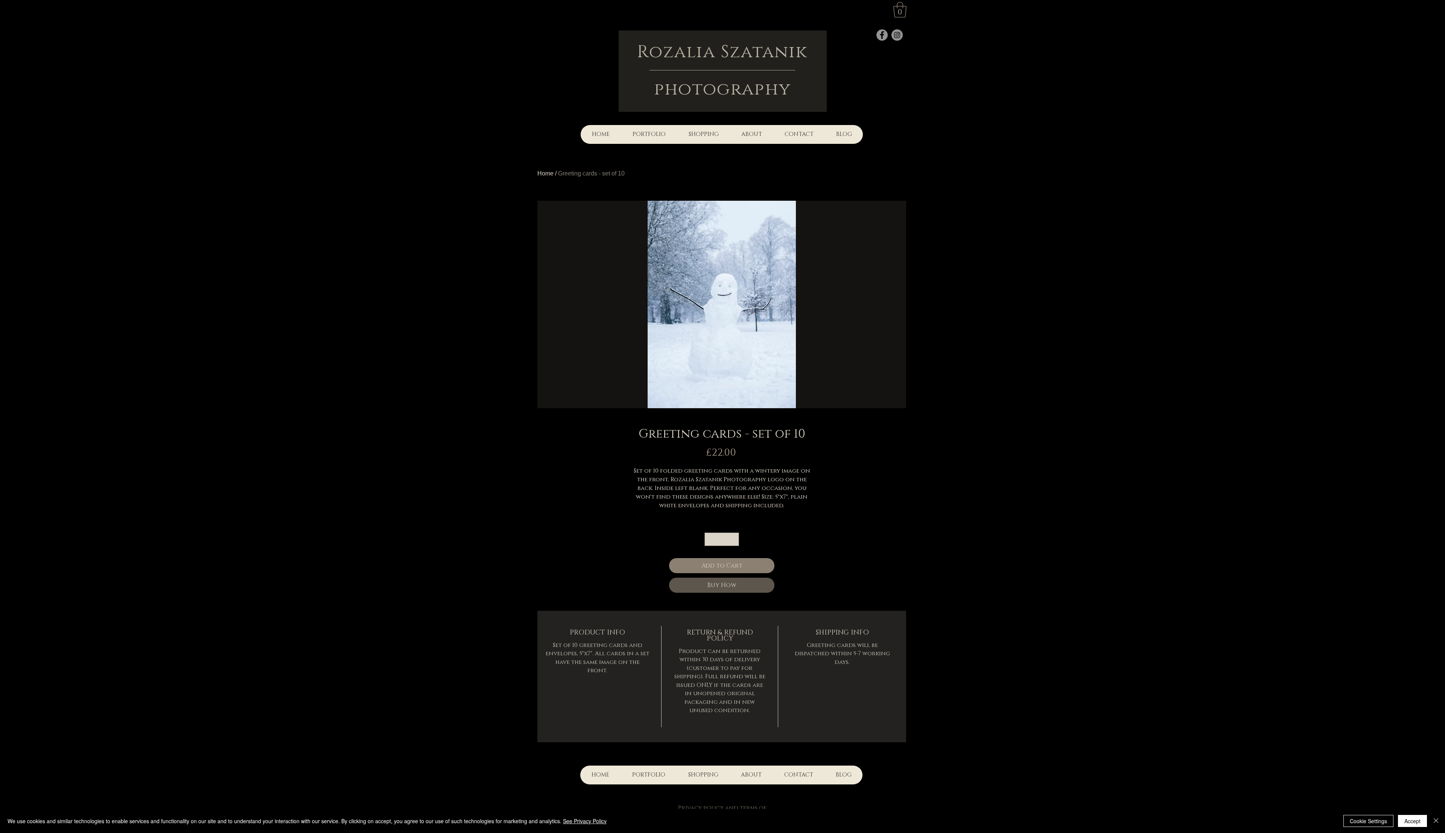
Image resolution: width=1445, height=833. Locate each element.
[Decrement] (710, 539)
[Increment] (733, 539)
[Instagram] (897, 35)
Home (545, 173)
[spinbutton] (722, 539)
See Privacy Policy (585, 821)
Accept (1412, 821)
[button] (900, 10)
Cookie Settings (1368, 821)
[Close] (1435, 821)
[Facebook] (882, 35)
